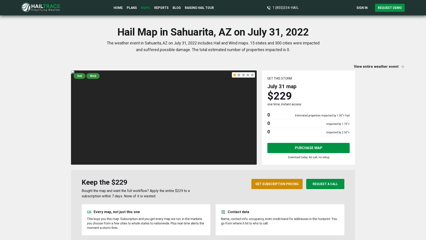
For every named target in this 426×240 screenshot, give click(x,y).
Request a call (325, 184)
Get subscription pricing (277, 184)
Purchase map (308, 148)
